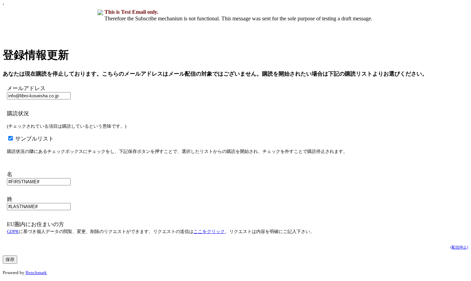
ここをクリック (209, 231)
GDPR (13, 231)
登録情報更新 (36, 55)
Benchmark (36, 272)
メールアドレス (26, 88)
